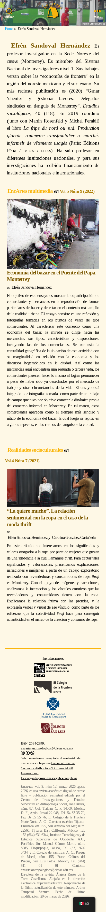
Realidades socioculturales (35, 450)
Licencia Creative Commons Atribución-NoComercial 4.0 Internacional (48, 768)
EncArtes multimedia (30, 191)
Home (9, 29)
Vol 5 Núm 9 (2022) (77, 191)
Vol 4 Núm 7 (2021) (22, 460)
